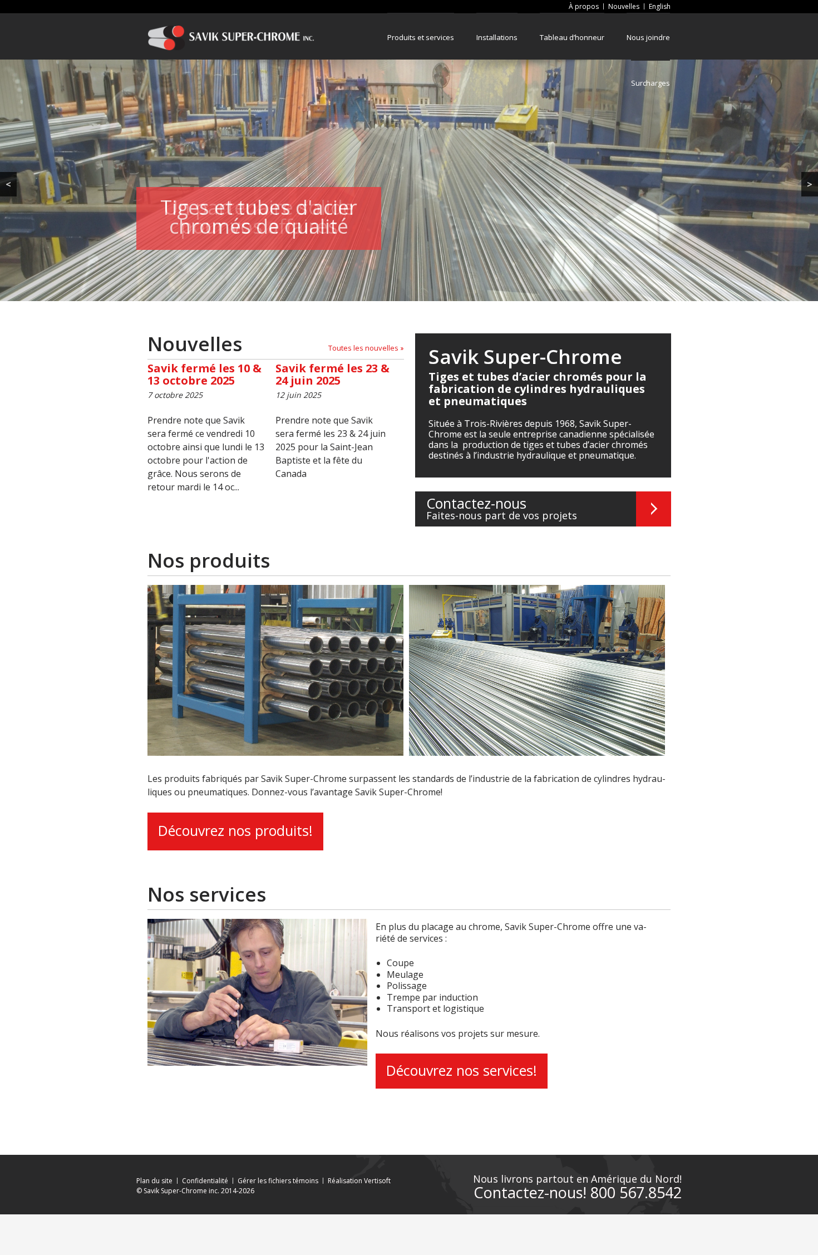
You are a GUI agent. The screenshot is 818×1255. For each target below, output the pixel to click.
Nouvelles (623, 6)
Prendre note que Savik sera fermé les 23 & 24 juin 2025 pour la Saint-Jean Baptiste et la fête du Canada (332, 421)
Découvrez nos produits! (235, 830)
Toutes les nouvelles (363, 348)
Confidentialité (205, 1180)
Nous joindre (648, 37)
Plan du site (154, 1180)
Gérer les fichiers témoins (278, 1180)
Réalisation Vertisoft (359, 1180)
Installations (497, 37)
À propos (584, 6)
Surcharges (650, 83)
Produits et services (420, 37)
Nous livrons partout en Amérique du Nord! (577, 1179)
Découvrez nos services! (461, 1070)
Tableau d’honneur (572, 37)
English (660, 6)
